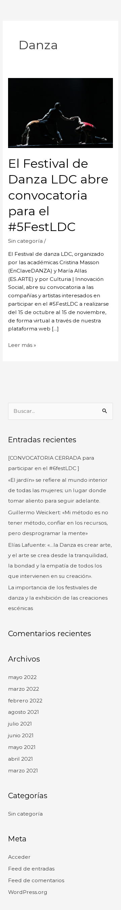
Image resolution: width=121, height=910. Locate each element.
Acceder (19, 857)
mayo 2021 (22, 747)
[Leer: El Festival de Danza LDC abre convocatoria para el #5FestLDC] (60, 112)
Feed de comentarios (36, 880)
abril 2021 (20, 759)
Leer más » (22, 344)
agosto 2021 (23, 712)
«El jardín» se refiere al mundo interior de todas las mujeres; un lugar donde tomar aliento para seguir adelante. (58, 490)
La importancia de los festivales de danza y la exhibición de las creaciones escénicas (58, 597)
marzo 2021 (23, 770)
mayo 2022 (22, 677)
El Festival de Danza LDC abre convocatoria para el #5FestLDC (58, 195)
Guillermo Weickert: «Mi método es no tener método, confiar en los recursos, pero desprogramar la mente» (58, 522)
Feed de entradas (31, 868)
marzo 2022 (23, 689)
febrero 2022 (25, 700)
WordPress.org (27, 892)
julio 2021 (20, 724)
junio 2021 (21, 735)
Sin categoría (25, 241)
